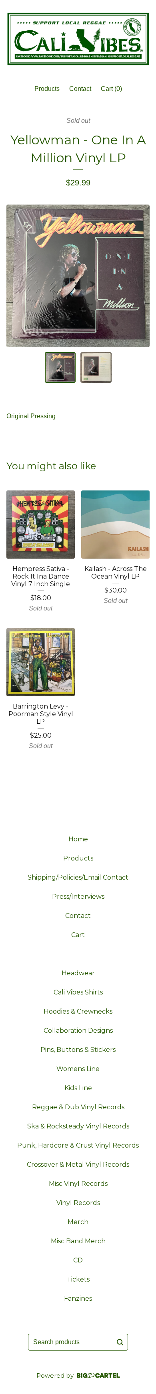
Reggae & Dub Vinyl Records (78, 1107)
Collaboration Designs (78, 1030)
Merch (78, 1222)
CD (78, 1260)
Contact (80, 88)
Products (47, 88)
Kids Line (78, 1088)
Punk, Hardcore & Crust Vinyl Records (78, 1145)
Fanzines (78, 1298)
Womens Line (78, 1069)
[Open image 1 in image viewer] (78, 276)
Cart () (111, 88)
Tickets (78, 1279)
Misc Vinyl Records (78, 1183)
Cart (78, 935)
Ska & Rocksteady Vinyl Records (78, 1126)
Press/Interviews (78, 896)
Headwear (78, 973)
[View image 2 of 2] (96, 367)
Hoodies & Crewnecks (78, 1011)
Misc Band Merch (78, 1241)
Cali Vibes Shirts (78, 992)
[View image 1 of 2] (60, 367)
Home (78, 839)
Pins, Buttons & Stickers (78, 1049)
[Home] (78, 39)
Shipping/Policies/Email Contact (78, 877)
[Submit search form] (120, 1342)
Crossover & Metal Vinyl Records (78, 1164)
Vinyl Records (78, 1203)
